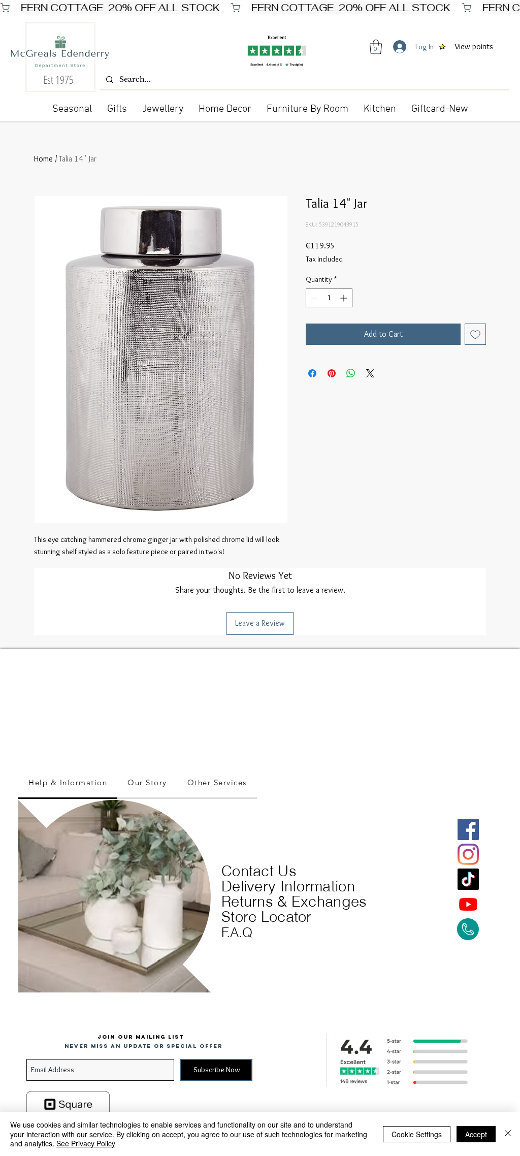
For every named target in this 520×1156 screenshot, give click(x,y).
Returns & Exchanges (294, 901)
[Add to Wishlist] (475, 334)
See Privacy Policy (85, 1143)
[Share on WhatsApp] (351, 373)
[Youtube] (468, 904)
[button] (376, 47)
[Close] (508, 1134)
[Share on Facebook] (312, 373)
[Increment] (344, 298)
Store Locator (266, 916)
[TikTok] (468, 879)
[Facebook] (468, 829)
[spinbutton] (329, 298)
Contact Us (259, 871)
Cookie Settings (417, 1134)
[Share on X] (370, 373)
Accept (476, 1134)
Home (43, 159)
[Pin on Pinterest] (332, 373)
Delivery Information (288, 886)
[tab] (67, 783)
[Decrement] (313, 298)
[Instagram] (468, 854)
